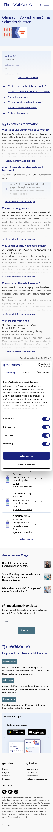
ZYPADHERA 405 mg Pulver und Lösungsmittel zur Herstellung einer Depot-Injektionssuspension (22, 479)
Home (5, 769)
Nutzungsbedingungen (37, 779)
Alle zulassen (26, 456)
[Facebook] (4, 792)
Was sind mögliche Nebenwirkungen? (25, 102)
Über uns (6, 775)
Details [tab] (26, 372)
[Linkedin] (10, 792)
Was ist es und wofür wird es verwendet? (27, 86)
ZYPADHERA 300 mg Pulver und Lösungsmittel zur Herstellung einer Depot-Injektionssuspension (22, 501)
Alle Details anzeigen (28, 77)
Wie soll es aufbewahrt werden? (22, 107)
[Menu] (46, 4)
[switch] (46, 427)
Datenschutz (32, 775)
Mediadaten (32, 769)
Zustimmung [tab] (9, 372)
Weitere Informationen (18, 113)
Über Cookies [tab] (43, 372)
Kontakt (6, 779)
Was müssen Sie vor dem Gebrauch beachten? (29, 91)
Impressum (31, 772)
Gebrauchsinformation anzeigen (20, 161)
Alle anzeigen (26, 539)
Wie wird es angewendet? (19, 97)
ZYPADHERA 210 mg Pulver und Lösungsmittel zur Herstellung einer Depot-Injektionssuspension (22, 524)
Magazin (6, 772)
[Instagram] (16, 792)
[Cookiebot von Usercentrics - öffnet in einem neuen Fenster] (38, 365)
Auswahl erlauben (26, 464)
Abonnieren (26, 630)
